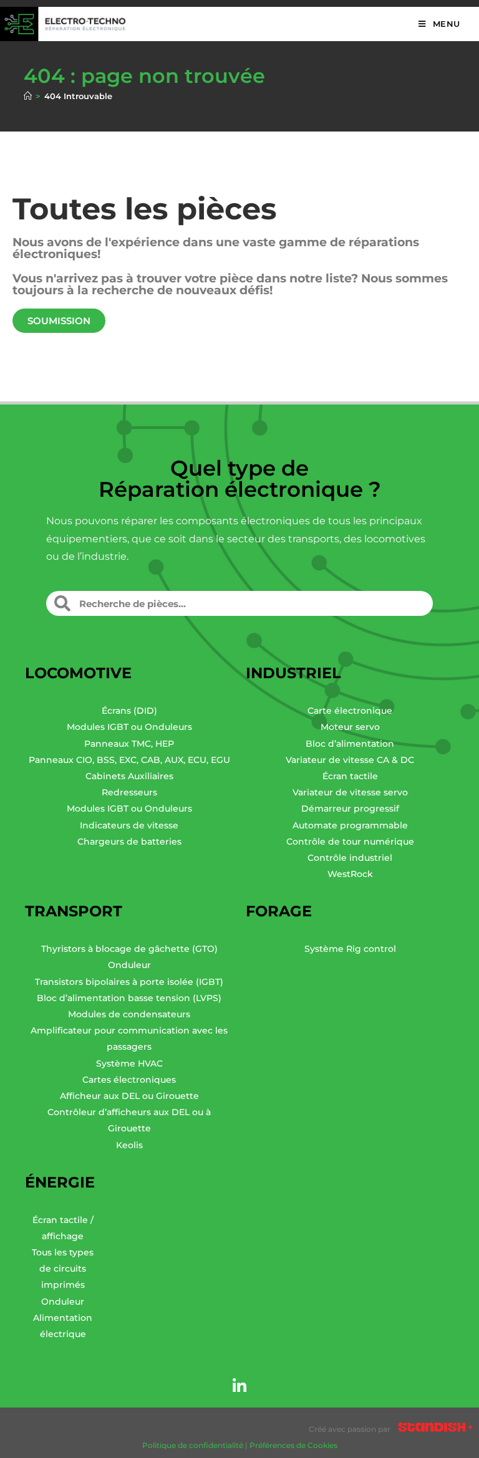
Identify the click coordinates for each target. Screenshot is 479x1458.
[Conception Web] (435, 1429)
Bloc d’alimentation (350, 743)
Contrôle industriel (349, 857)
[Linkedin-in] (239, 1385)
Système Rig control (350, 948)
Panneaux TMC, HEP (129, 743)
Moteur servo (350, 726)
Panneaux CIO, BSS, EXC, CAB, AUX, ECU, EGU (129, 759)
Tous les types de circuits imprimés (63, 1268)
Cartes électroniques (129, 1079)
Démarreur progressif (350, 808)
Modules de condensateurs (129, 1014)
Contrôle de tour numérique (350, 841)
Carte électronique (349, 710)
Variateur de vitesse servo (350, 792)
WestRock (350, 874)
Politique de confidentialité (192, 1445)
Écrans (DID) (129, 710)
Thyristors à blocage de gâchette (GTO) (129, 948)
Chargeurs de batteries (129, 841)
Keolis (129, 1145)
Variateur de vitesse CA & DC (350, 759)
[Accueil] (28, 96)
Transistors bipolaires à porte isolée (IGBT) (129, 981)
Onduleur (129, 965)
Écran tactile (350, 776)
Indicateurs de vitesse (129, 825)
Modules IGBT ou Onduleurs (129, 726)
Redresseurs (129, 792)
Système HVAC (129, 1063)
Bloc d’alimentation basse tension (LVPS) (129, 998)
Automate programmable (350, 825)
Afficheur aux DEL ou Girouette (129, 1095)
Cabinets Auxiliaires (129, 776)
